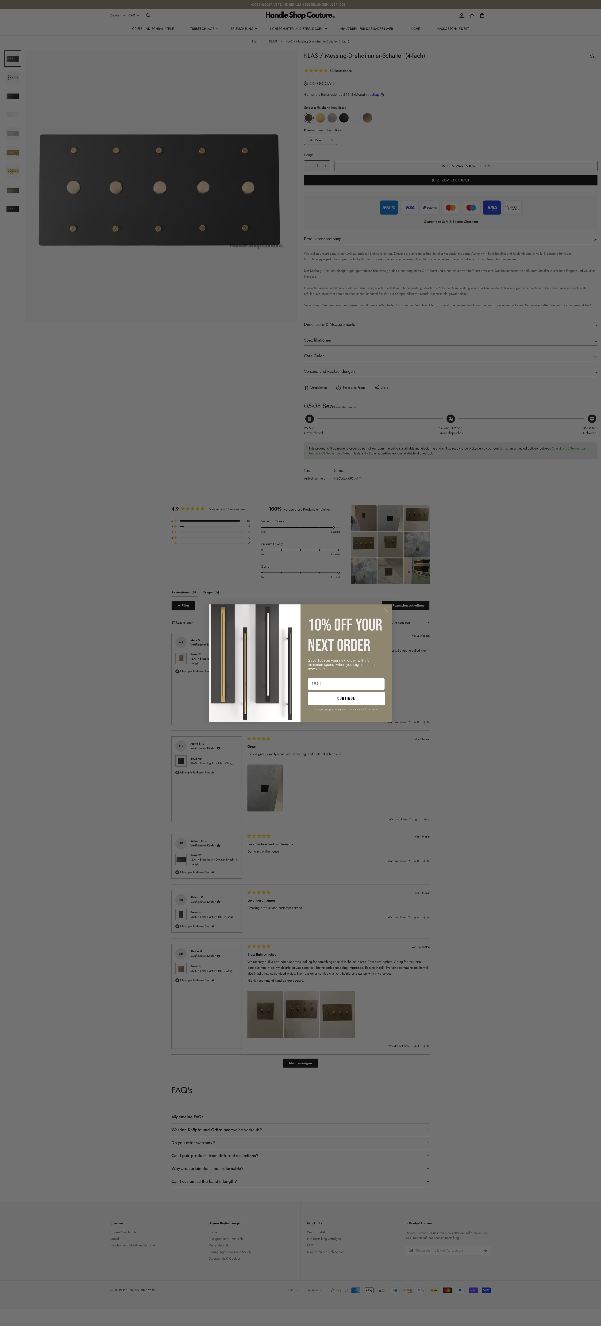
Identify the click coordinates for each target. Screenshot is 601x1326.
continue (346, 698)
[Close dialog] (386, 610)
